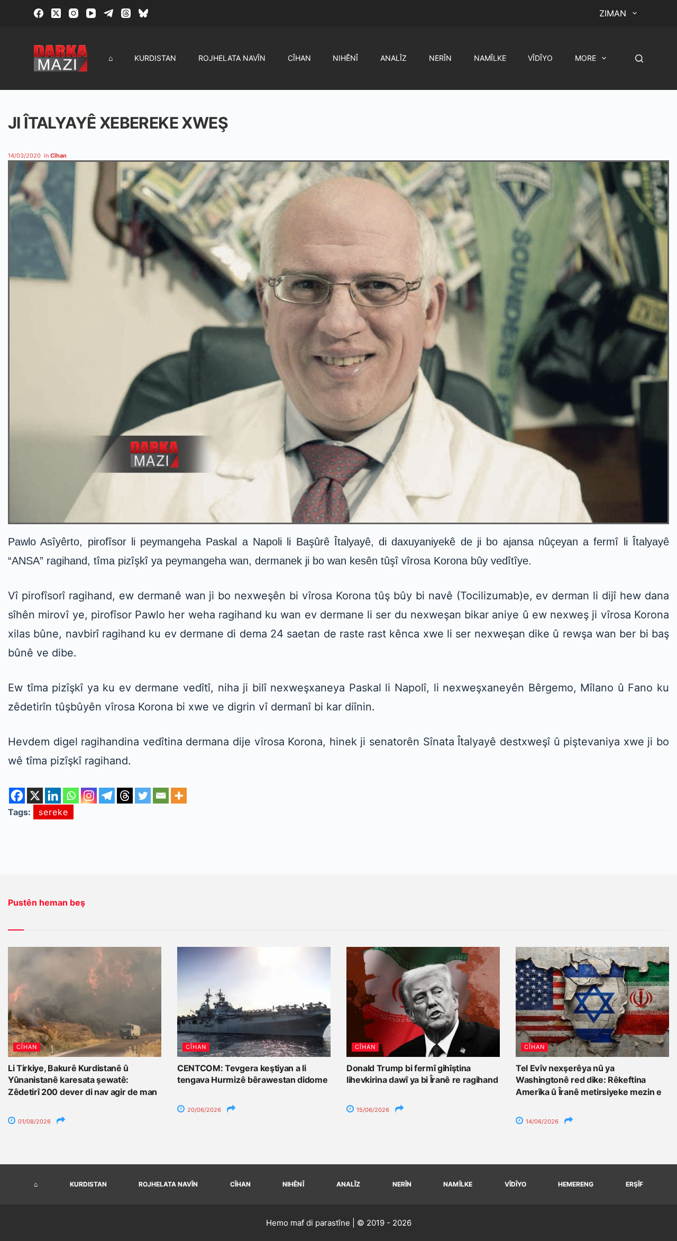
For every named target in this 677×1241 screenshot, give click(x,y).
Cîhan (299, 57)
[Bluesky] (143, 13)
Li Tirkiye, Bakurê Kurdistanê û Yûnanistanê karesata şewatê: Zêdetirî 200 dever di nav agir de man (82, 1080)
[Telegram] (108, 13)
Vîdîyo (540, 57)
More (585, 57)
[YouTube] (91, 13)
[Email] (161, 796)
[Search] (639, 58)
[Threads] (126, 13)
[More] (179, 796)
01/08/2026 (33, 1121)
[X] (35, 796)
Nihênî (345, 57)
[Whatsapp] (71, 796)
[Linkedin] (53, 796)
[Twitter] (143, 796)
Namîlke (490, 57)
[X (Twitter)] (56, 13)
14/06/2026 (541, 1121)
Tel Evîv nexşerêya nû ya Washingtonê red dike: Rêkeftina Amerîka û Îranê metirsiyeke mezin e (589, 1080)
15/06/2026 (372, 1110)
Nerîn (440, 57)
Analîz (393, 57)
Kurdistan (155, 57)
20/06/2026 (203, 1110)
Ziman (612, 13)
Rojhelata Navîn (232, 57)
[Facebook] (38, 13)
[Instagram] (73, 13)
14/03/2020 (24, 155)
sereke (53, 812)
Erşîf (634, 1184)
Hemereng (575, 1184)
